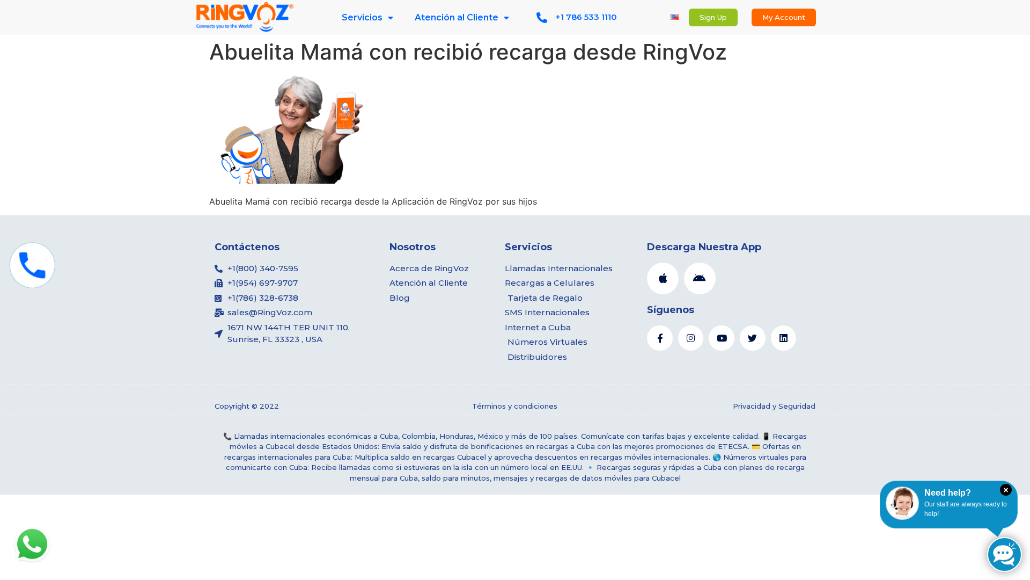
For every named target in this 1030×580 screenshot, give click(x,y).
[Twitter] (753, 338)
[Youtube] (721, 338)
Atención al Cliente (456, 17)
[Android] (700, 278)
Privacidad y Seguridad (774, 406)
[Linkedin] (784, 338)
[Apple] (663, 278)
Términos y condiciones (514, 406)
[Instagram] (691, 338)
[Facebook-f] (660, 338)
